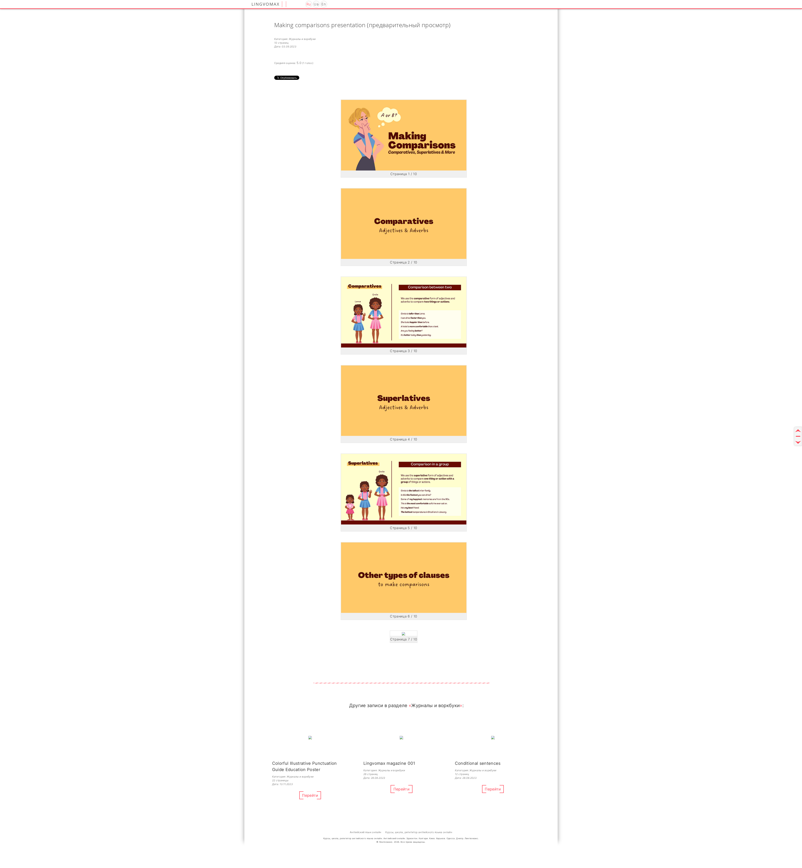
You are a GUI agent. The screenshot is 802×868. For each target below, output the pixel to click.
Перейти (310, 795)
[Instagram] (292, 4)
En (323, 4)
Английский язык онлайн (365, 832)
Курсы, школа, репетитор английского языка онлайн (418, 832)
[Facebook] (297, 4)
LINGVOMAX (265, 4)
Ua (316, 4)
